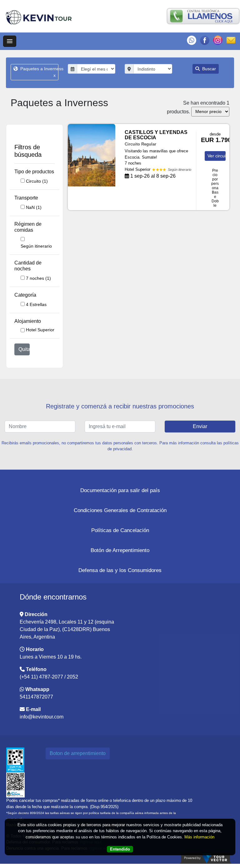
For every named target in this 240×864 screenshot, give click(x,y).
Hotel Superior (40, 329)
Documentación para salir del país (120, 490)
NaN (34, 207)
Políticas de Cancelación (120, 530)
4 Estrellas (36, 304)
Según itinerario (36, 246)
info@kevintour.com (41, 716)
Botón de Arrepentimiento (120, 550)
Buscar (208, 68)
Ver (217, 155)
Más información (199, 837)
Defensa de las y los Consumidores (120, 570)
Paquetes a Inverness (38, 72)
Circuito (37, 181)
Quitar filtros (24, 349)
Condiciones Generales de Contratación (120, 510)
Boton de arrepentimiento (78, 753)
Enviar (200, 426)
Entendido (120, 849)
